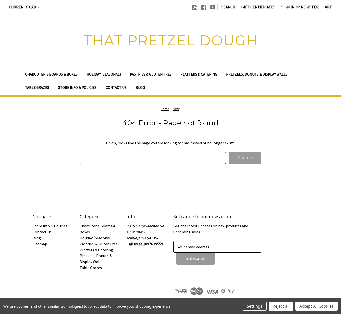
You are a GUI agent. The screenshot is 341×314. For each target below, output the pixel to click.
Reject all (281, 306)
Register (310, 6)
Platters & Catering (198, 74)
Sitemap (40, 243)
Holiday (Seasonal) (104, 74)
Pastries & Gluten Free (150, 74)
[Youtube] (212, 7)
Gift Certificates (258, 6)
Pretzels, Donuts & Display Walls (257, 74)
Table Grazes (37, 87)
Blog (140, 87)
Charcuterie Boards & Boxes (51, 74)
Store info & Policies (77, 87)
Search (228, 6)
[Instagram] (194, 7)
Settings (254, 306)
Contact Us (116, 87)
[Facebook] (203, 7)
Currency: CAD (23, 6)
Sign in (288, 6)
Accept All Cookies (316, 306)
